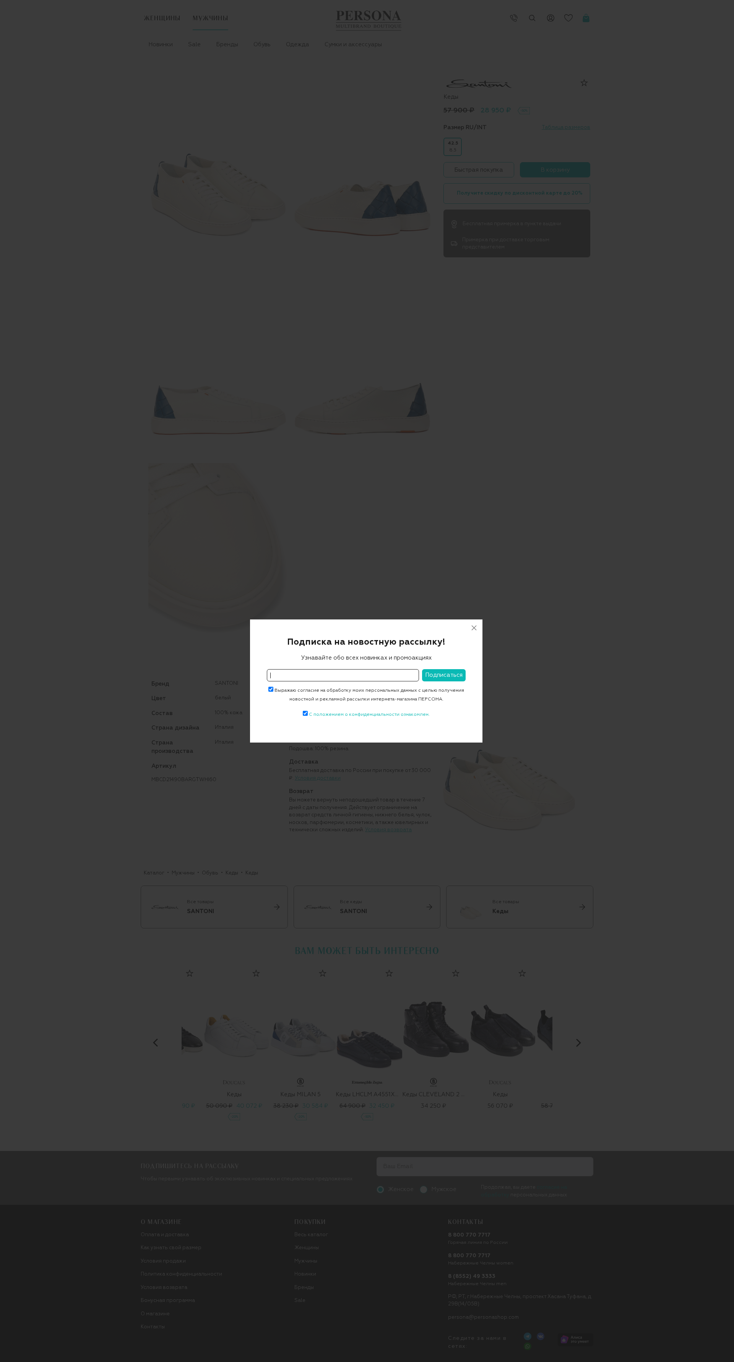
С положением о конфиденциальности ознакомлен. (369, 714)
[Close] (474, 627)
